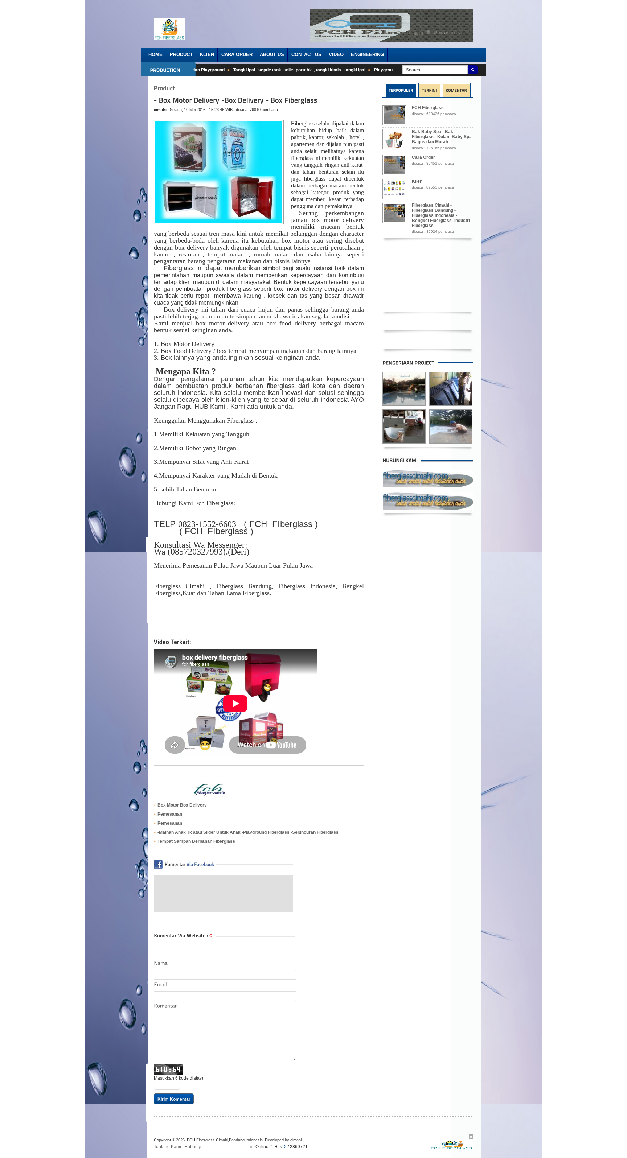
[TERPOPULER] (401, 90)
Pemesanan (169, 814)
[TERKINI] (429, 90)
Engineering (367, 54)
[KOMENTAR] (456, 90)
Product (181, 54)
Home (155, 54)
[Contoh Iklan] (391, 40)
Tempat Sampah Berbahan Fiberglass (196, 841)
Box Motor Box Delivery (182, 805)
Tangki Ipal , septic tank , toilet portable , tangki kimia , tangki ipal (284, 70)
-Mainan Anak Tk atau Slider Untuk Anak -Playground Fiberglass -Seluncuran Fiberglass (248, 832)
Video (336, 54)
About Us (272, 54)
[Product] (164, 88)
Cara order (237, 54)
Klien (207, 54)
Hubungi (192, 1146)
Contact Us (306, 54)
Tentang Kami (167, 1146)
